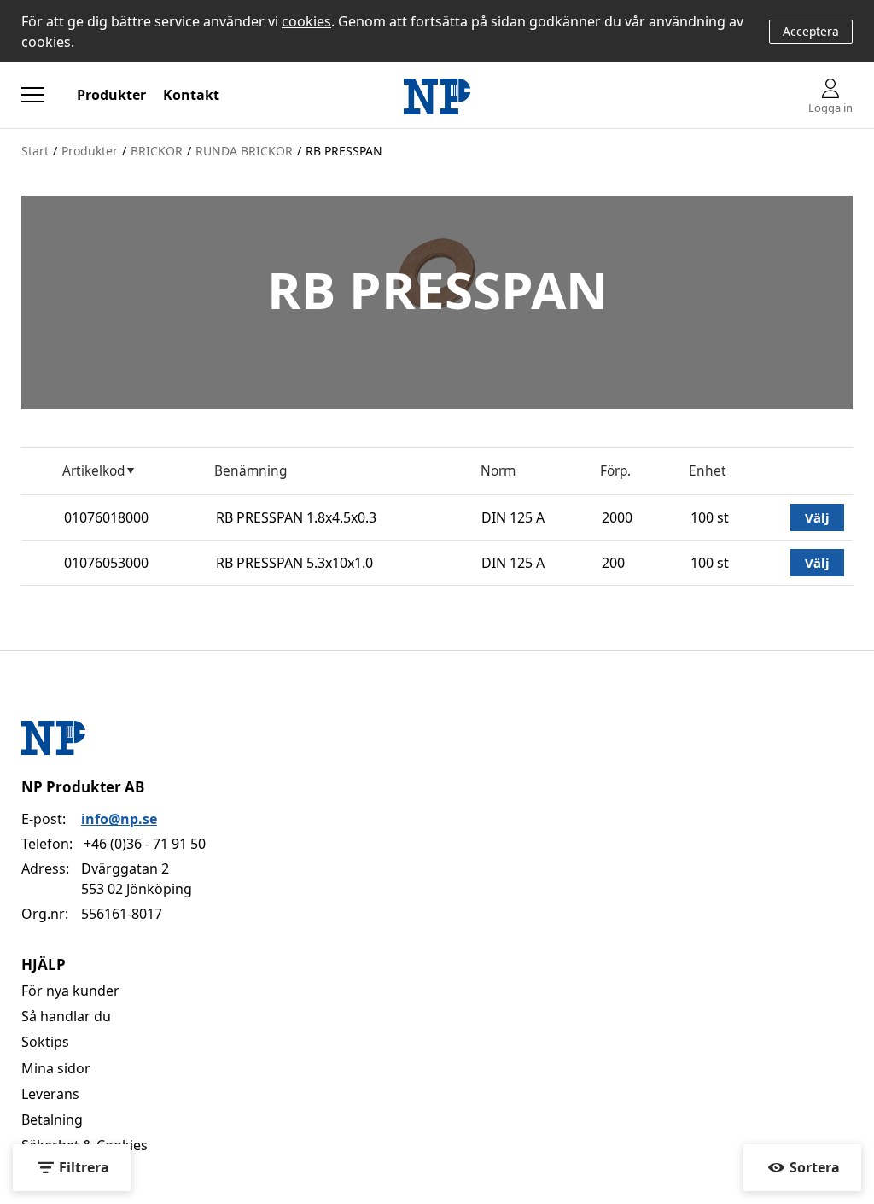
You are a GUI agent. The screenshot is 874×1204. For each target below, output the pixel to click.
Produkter (111, 94)
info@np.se (119, 818)
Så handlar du (66, 1016)
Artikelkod (93, 471)
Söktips (45, 1041)
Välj (817, 517)
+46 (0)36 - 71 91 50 (145, 843)
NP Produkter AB (82, 787)
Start (35, 151)
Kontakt (191, 94)
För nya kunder (70, 990)
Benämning (250, 471)
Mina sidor (55, 1068)
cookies (306, 21)
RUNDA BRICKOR (244, 151)
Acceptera (811, 31)
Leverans (50, 1093)
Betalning (52, 1119)
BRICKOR (157, 151)
